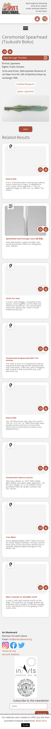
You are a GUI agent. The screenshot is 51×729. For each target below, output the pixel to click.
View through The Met (15, 57)
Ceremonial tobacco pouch (19, 477)
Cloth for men (13, 298)
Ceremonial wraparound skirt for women (22, 359)
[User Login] (37, 19)
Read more (41, 720)
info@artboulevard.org (20, 639)
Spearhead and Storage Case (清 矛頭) (24, 239)
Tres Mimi (11, 537)
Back (25, 129)
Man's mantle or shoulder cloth (21, 597)
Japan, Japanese (25, 91)
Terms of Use (9, 650)
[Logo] (11, 8)
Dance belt (11, 179)
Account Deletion (10, 654)
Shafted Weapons (25, 84)
